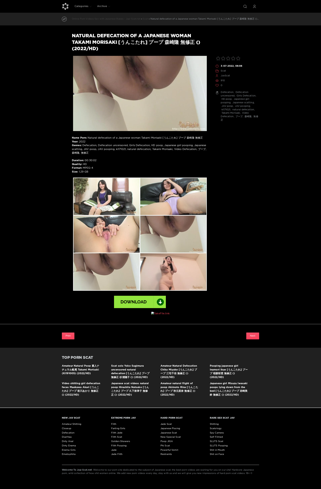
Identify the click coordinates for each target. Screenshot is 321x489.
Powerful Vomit (169, 450)
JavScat (225, 76)
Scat (223, 71)
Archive (102, 6)
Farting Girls (118, 428)
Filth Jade (116, 433)
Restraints (166, 454)
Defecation (227, 92)
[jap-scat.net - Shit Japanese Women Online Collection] (65, 6)
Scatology (216, 428)
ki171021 (225, 110)
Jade (114, 450)
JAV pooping (242, 106)
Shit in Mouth (217, 450)
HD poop (226, 99)
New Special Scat (170, 437)
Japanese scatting (243, 103)
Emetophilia (69, 454)
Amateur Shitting (71, 424)
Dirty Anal (67, 441)
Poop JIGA (166, 441)
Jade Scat (166, 424)
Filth (113, 424)
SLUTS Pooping (219, 446)
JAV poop (227, 106)
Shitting (214, 424)
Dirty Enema (69, 446)
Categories (81, 6)
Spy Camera (217, 433)
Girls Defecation (246, 96)
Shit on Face (217, 454)
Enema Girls (69, 450)
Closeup (66, 428)
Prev (68, 336)
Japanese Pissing (170, 428)
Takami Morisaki (230, 113)
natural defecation (243, 110)
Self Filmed (216, 437)
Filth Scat (116, 437)
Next (252, 336)
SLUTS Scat (216, 441)
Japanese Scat (168, 433)
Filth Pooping (119, 446)
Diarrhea (67, 437)
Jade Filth (116, 454)
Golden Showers (120, 441)
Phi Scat (165, 446)
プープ (239, 117)
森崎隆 (248, 117)
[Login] (254, 6)
